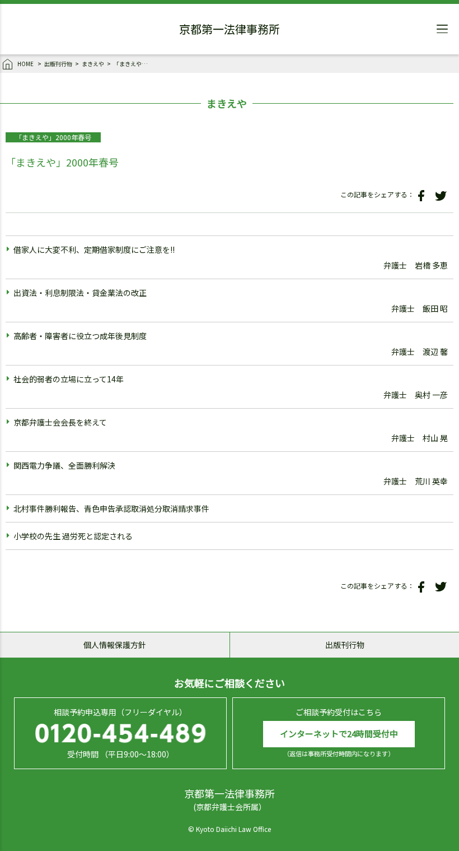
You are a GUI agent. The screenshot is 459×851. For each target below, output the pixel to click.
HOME (25, 63)
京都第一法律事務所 (229, 31)
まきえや (93, 63)
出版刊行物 (58, 63)
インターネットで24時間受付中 (339, 733)
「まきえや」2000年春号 (133, 63)
